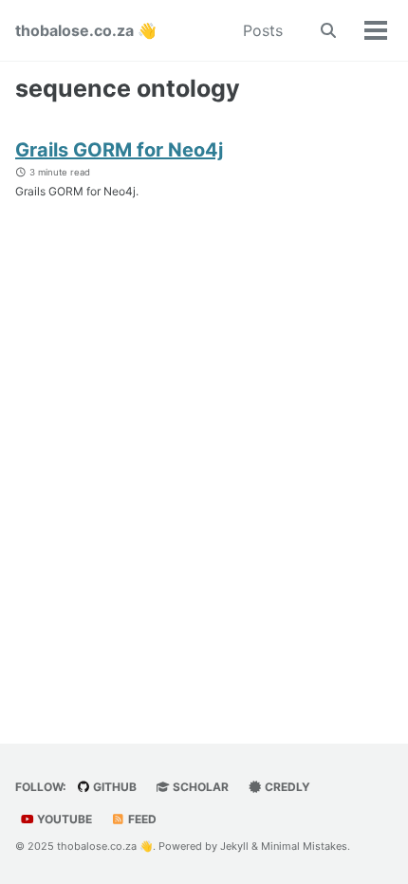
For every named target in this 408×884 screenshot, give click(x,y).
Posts (263, 30)
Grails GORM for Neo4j (119, 149)
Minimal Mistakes (304, 846)
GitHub (113, 787)
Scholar (199, 787)
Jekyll (234, 846)
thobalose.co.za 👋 (86, 30)
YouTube (63, 819)
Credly (286, 787)
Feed (141, 819)
